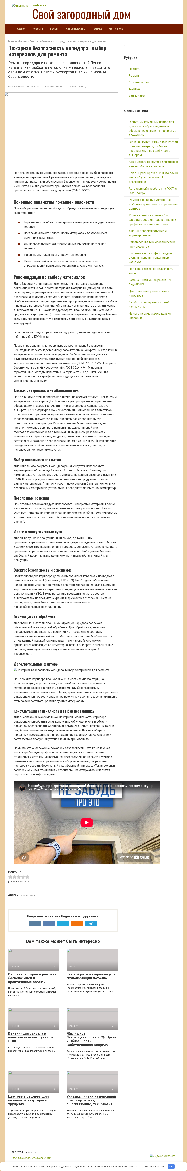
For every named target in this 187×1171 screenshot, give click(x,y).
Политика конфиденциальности (31, 1158)
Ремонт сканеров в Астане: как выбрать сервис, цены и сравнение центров (153, 204)
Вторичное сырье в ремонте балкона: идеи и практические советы (32, 978)
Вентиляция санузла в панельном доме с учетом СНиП (30, 1037)
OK (171, 1166)
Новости (38, 28)
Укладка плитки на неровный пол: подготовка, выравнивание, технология (91, 1100)
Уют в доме (116, 28)
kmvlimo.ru (39, 5)
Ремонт (54, 28)
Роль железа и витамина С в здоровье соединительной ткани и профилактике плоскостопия (152, 220)
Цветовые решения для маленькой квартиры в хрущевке (28, 1100)
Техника (97, 28)
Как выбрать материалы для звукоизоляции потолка (91, 976)
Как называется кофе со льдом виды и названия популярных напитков (150, 258)
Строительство (75, 28)
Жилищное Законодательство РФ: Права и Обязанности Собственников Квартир (92, 1039)
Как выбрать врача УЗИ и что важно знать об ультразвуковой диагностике (154, 177)
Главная (20, 28)
